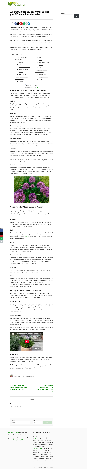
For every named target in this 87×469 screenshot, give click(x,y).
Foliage (21, 62)
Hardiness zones (23, 74)
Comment (13, 404)
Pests (40, 67)
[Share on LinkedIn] (29, 23)
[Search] (76, 16)
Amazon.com (38, 448)
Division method (43, 77)
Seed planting (43, 74)
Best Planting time (44, 62)
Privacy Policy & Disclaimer (20, 440)
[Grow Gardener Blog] (29, 4)
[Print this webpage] (26, 23)
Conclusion (40, 79)
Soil (40, 57)
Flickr (37, 87)
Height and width (23, 69)
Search (63, 13)
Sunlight (21, 81)
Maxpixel (37, 203)
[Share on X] (18, 23)
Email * (34, 420)
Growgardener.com (13, 432)
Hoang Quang (17, 374)
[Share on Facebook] (16, 23)
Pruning (41, 65)
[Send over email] (24, 23)
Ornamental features (24, 67)
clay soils (26, 236)
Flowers (21, 64)
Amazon (37, 439)
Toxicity (21, 72)
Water (40, 60)
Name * (14, 420)
